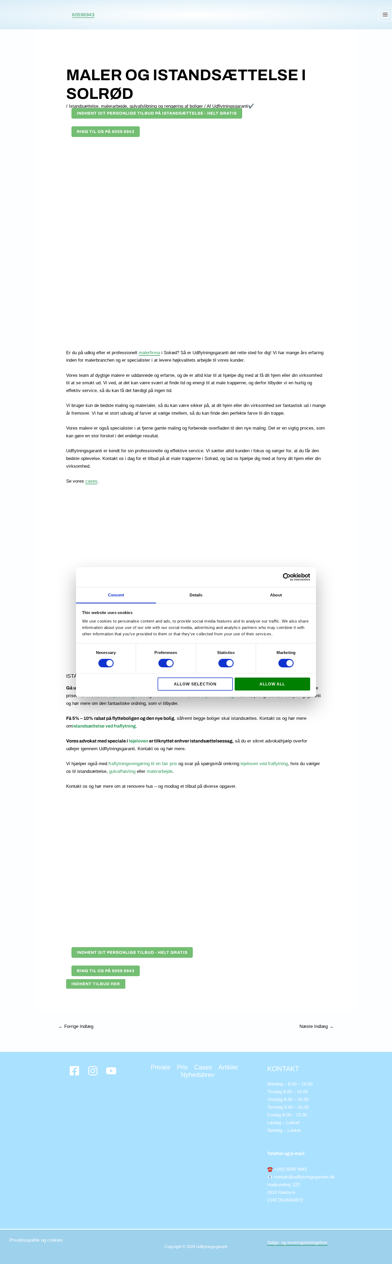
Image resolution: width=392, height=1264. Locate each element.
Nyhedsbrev (197, 1074)
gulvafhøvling (122, 771)
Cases (203, 1067)
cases (91, 481)
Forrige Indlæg (75, 1026)
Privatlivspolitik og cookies (36, 1240)
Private (160, 1067)
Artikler (228, 1067)
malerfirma (149, 352)
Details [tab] (196, 595)
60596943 (83, 14)
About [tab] (276, 595)
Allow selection (195, 684)
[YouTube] (111, 1071)
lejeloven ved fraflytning (264, 763)
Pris (182, 1067)
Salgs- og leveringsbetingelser (297, 1242)
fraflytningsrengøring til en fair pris (143, 763)
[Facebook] (74, 1071)
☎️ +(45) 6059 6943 (287, 1169)
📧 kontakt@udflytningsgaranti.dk (301, 1177)
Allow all (272, 684)
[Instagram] (93, 1071)
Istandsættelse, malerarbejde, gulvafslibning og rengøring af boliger (136, 106)
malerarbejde (160, 771)
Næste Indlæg (316, 1026)
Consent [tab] (116, 595)
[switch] (166, 663)
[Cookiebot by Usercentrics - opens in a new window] (286, 577)
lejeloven (138, 741)
